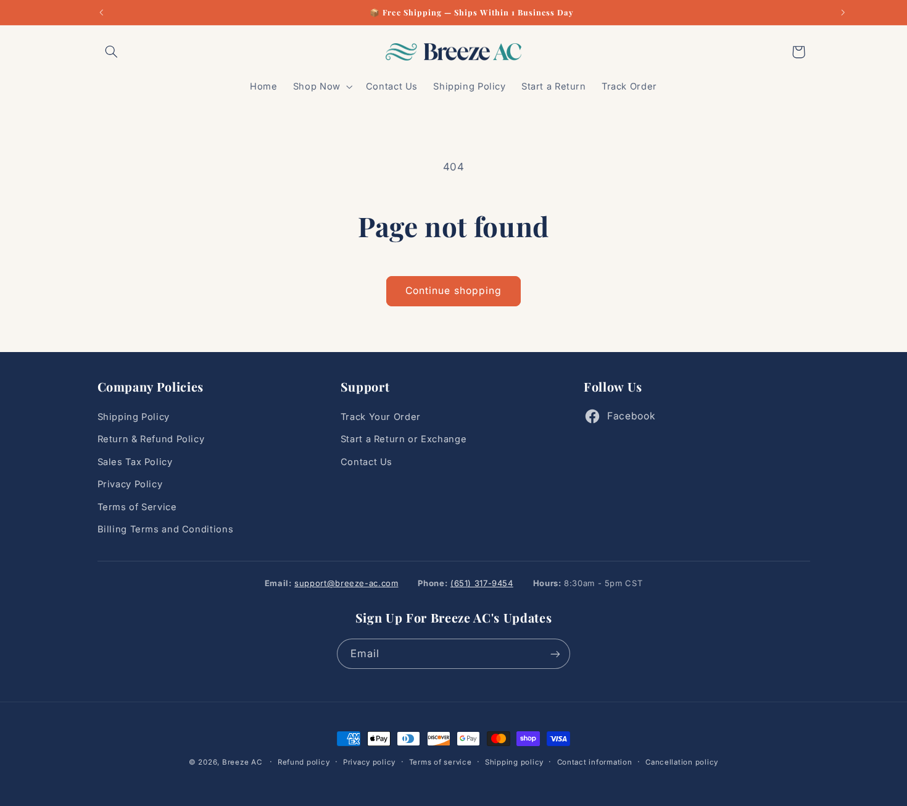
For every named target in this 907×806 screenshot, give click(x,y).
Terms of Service (137, 507)
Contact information (594, 762)
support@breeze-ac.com (346, 583)
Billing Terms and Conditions (165, 529)
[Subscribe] (555, 654)
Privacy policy (369, 762)
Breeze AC (242, 762)
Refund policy (304, 762)
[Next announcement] (842, 12)
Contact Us (366, 462)
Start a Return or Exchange (403, 439)
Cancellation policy (681, 762)
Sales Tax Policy (135, 462)
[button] (111, 52)
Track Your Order (381, 416)
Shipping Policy (133, 416)
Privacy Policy (130, 484)
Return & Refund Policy (151, 439)
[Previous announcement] (101, 12)
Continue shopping (453, 290)
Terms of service (440, 762)
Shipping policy (514, 762)
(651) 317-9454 (481, 583)
